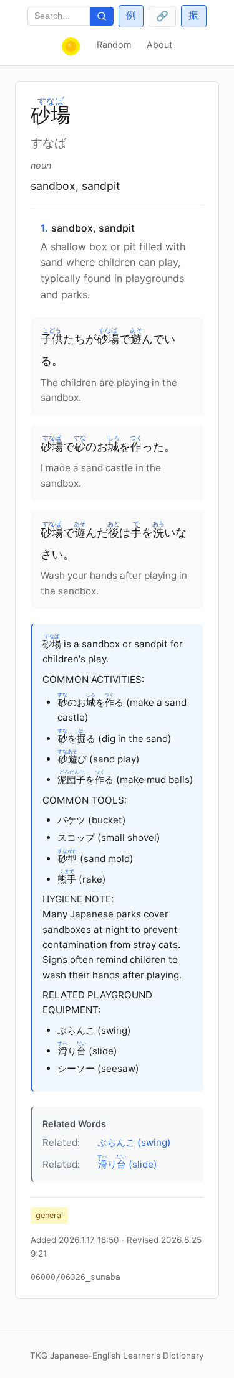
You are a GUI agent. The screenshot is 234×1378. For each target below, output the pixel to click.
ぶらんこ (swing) (134, 1142)
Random (114, 44)
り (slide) (127, 1162)
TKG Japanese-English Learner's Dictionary (117, 1356)
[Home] (72, 46)
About (159, 44)
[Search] (101, 16)
